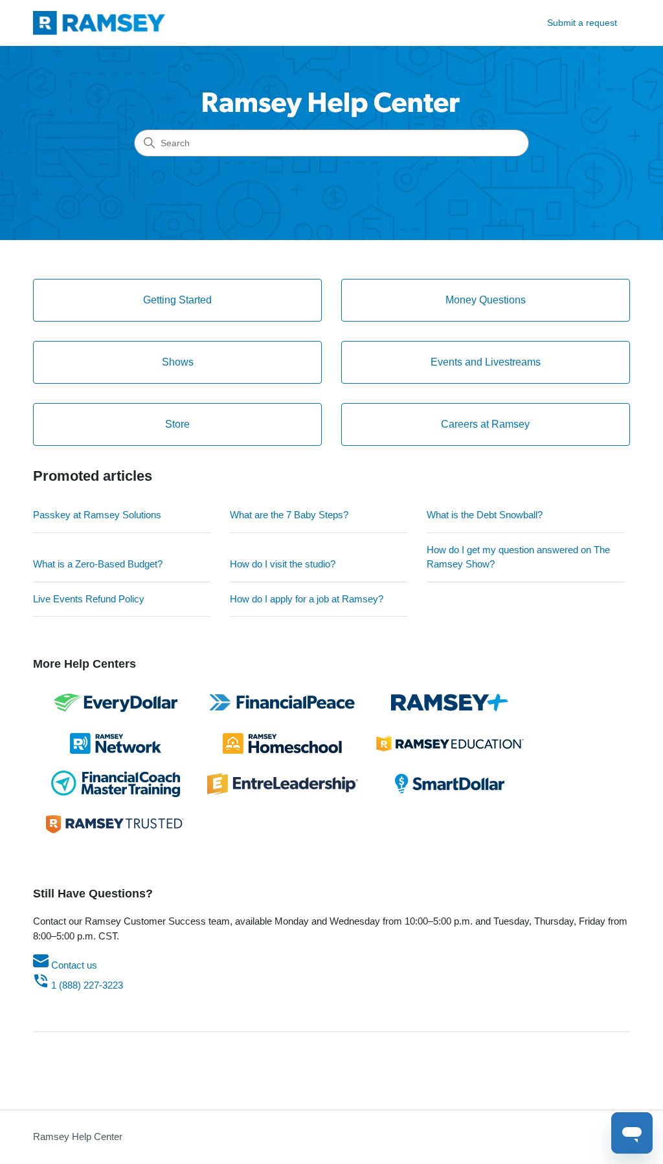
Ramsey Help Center (77, 1136)
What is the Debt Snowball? (485, 514)
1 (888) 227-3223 (86, 985)
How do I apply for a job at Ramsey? (306, 598)
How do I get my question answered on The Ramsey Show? (518, 557)
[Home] (99, 23)
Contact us (73, 965)
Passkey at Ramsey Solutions (97, 514)
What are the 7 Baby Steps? (289, 514)
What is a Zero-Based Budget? (98, 563)
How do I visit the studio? (282, 563)
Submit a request (582, 22)
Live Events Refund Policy (88, 598)
